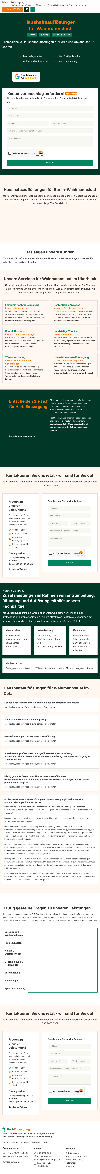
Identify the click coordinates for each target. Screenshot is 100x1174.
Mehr (81, 5)
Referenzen (72, 5)
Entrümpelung (16, 5)
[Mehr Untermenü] (85, 5)
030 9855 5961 (14, 9)
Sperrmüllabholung (56, 5)
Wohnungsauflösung (34, 5)
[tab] (15, 933)
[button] (26, 77)
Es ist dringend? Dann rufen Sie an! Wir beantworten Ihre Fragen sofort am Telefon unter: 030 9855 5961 (50, 483)
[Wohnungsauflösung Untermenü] (45, 5)
